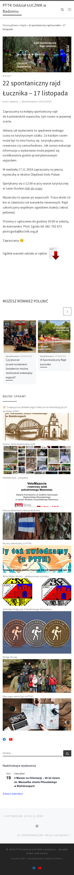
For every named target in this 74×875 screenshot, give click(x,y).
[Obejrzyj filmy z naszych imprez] (11, 739)
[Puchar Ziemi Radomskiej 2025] (37, 459)
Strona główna (10, 25)
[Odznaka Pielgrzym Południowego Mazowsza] (37, 632)
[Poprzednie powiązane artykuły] (59, 311)
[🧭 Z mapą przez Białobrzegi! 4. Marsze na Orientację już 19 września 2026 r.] (37, 426)
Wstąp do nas (10, 657)
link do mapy (33, 188)
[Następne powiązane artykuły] (67, 311)
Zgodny (14, 101)
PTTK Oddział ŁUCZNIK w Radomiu (35, 849)
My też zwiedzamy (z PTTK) (17, 543)
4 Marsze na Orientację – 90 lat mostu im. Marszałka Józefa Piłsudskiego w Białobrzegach (37, 782)
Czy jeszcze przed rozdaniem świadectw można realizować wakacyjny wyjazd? (19, 368)
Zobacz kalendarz (13, 793)
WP (23, 858)
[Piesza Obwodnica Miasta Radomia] (37, 525)
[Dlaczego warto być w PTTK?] (37, 714)
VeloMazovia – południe (15, 477)
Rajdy (23, 25)
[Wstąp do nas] (37, 675)
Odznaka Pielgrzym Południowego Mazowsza (27, 609)
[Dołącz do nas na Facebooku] (4, 739)
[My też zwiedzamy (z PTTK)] (37, 558)
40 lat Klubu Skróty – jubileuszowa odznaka (26, 576)
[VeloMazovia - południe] (37, 493)
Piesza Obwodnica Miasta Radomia (21, 510)
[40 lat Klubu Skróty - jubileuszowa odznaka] (37, 591)
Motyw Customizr (54, 858)
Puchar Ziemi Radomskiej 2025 (19, 444)
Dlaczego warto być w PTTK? (18, 696)
